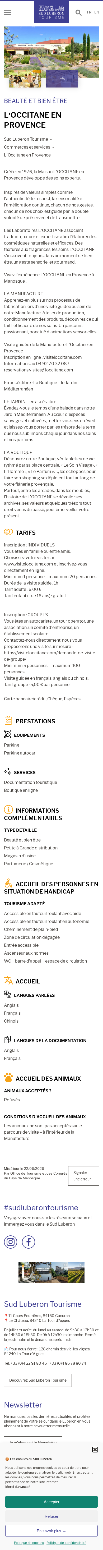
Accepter (51, 1502)
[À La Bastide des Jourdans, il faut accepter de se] (60, 1272)
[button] (95, 1449)
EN (96, 12)
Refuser (51, 1516)
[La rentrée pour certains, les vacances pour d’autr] (43, 1272)
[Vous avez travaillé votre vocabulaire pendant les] (26, 1272)
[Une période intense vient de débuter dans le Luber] (76, 1272)
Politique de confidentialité (66, 1543)
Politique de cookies (29, 1543)
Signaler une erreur (82, 1175)
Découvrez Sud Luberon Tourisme (38, 1380)
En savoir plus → (51, 1531)
